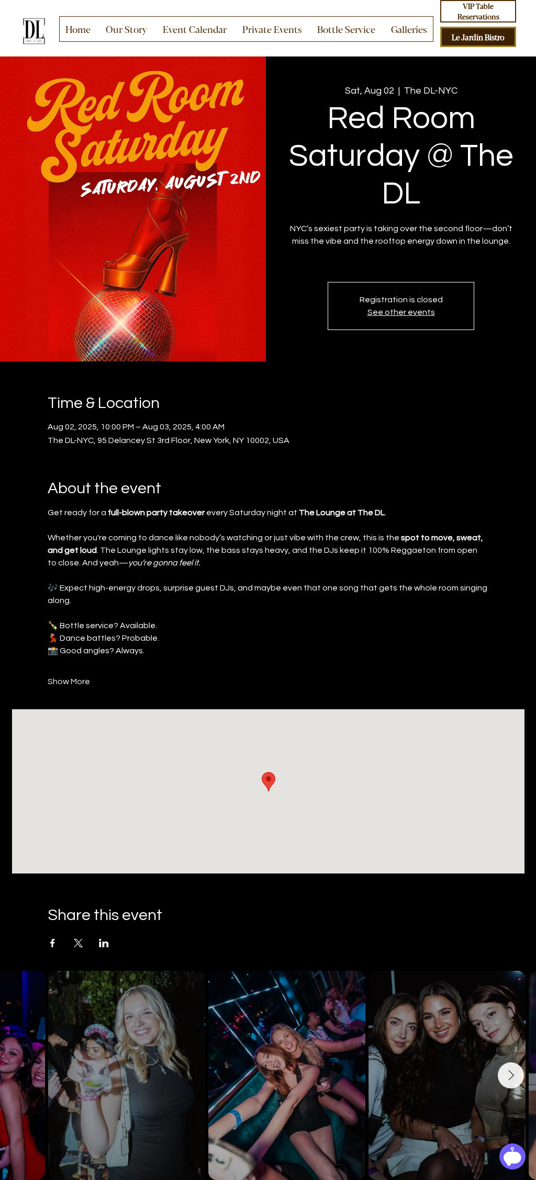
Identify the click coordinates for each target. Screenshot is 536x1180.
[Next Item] (511, 1075)
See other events (401, 312)
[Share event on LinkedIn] (104, 943)
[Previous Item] (25, 1075)
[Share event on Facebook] (53, 943)
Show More (69, 681)
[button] (272, 29)
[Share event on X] (78, 943)
